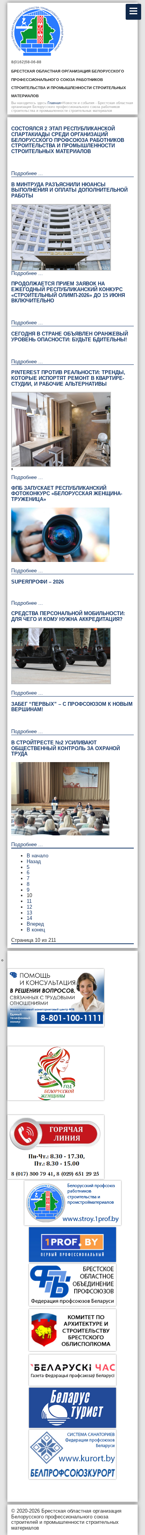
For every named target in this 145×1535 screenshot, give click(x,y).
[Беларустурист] (72, 1408)
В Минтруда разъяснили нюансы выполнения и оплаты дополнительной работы (69, 190)
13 (29, 913)
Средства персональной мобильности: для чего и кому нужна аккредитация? (68, 616)
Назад (34, 861)
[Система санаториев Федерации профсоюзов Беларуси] (72, 1477)
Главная (54, 103)
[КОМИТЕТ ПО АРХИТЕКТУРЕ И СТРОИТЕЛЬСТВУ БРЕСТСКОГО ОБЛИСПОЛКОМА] (72, 1349)
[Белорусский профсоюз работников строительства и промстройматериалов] (72, 1199)
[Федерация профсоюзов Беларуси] (72, 1244)
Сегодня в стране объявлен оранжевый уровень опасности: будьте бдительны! (69, 336)
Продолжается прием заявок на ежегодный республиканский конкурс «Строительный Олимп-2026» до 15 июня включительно (68, 292)
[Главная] (44, 32)
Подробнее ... (27, 173)
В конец (36, 930)
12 (29, 907)
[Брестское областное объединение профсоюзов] (72, 1304)
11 (29, 901)
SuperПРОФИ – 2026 (37, 582)
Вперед (35, 924)
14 (29, 918)
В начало (37, 856)
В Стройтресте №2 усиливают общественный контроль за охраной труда (65, 748)
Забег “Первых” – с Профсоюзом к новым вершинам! (72, 707)
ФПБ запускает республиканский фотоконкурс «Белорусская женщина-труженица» (66, 493)
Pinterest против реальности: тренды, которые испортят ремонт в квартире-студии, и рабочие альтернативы (68, 377)
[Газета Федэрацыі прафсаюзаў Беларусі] (72, 1370)
